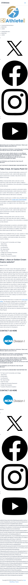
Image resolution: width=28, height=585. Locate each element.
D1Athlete (5, 3)
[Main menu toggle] (25, 2)
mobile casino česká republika (19, 199)
